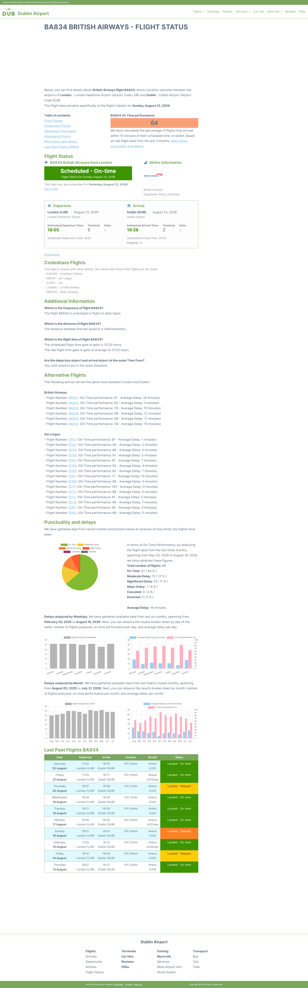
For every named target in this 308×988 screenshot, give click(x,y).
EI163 (73, 466)
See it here (51, 189)
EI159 (73, 455)
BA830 (73, 418)
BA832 (73, 424)
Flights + (198, 11)
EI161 (72, 460)
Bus (195, 956)
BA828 (73, 413)
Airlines (91, 967)
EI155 (72, 450)
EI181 (72, 507)
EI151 (72, 439)
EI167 (72, 476)
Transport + (242, 11)
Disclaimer (118, 984)
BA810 (73, 398)
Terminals (213, 11)
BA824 (73, 403)
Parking (227, 11)
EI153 (73, 445)
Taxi (196, 961)
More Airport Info (169, 967)
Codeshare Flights (57, 126)
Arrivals (91, 956)
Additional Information (60, 131)
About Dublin (166, 972)
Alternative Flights (57, 136)
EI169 (73, 481)
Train (196, 967)
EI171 (72, 487)
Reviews (290, 11)
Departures (94, 961)
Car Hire (258, 11)
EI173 (72, 492)
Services (163, 961)
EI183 (73, 513)
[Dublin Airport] (9, 11)
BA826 (73, 408)
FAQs (302, 11)
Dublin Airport (33, 13)
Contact (128, 984)
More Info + (274, 11)
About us (138, 984)
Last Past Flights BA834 (61, 147)
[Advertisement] (154, 61)
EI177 (72, 497)
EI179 (72, 502)
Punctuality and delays (60, 141)
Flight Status (53, 121)
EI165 (72, 471)
